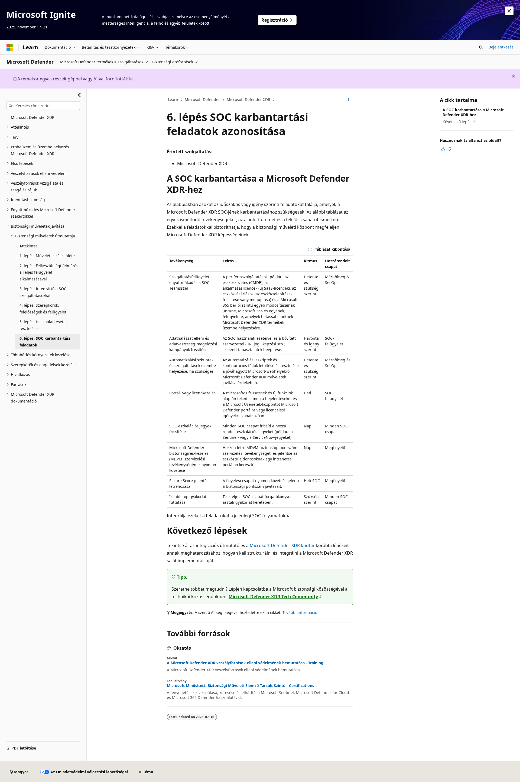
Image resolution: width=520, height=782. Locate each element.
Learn (173, 99)
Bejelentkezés (501, 47)
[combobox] (43, 105)
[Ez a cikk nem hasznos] (449, 149)
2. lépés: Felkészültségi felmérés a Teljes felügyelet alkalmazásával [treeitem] (49, 272)
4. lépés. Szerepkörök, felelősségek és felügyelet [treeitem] (43, 309)
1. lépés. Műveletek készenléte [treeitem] (47, 255)
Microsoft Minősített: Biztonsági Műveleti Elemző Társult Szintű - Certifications (240, 685)
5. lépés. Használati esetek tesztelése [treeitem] (43, 325)
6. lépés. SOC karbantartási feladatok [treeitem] (45, 342)
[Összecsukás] (79, 95)
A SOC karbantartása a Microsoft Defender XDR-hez (473, 112)
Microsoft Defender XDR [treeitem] (32, 117)
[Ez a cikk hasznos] (443, 149)
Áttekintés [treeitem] (29, 245)
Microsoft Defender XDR (248, 99)
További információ (299, 612)
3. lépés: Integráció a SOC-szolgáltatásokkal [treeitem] (44, 292)
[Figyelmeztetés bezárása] (509, 10)
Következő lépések (459, 121)
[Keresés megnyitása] (481, 47)
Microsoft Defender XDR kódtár (282, 545)
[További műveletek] (348, 100)
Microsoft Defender (202, 99)
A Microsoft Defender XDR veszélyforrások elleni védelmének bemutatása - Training (245, 662)
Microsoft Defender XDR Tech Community (273, 597)
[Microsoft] (10, 47)
